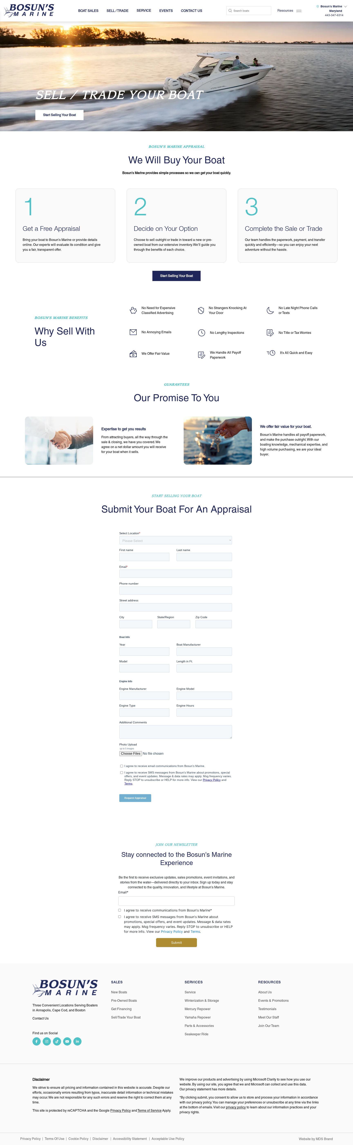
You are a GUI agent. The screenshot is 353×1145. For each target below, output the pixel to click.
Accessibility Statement (130, 1139)
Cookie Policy (78, 1139)
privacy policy (236, 1107)
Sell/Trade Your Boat (126, 1017)
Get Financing (121, 1009)
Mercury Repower (197, 1009)
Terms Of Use (54, 1139)
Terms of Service (149, 1110)
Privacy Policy (172, 931)
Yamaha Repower (198, 1017)
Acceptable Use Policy (168, 1139)
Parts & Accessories (199, 1026)
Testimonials (267, 1009)
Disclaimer (101, 1139)
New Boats (119, 992)
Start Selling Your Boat (59, 115)
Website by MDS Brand (316, 1139)
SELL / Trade (117, 11)
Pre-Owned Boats (124, 1001)
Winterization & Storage (202, 1001)
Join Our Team (268, 1026)
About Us (265, 992)
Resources (285, 10)
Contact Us (191, 11)
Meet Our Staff (268, 1017)
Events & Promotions (273, 1001)
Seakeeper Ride (196, 1034)
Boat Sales (88, 11)
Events (166, 11)
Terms (195, 931)
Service (190, 992)
